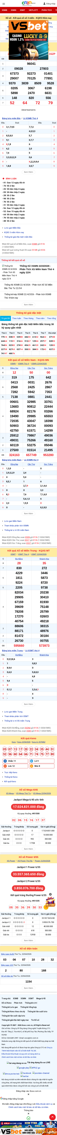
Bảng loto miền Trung (12, 650)
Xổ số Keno (7, 1003)
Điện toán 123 (7, 965)
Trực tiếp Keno (10, 772)
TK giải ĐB (5, 318)
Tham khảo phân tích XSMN (16, 525)
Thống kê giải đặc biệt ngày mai (15, 1020)
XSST (28, 543)
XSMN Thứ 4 (23, 364)
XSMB (4, 10)
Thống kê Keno (10, 777)
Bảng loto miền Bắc (11, 118)
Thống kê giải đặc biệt (28, 313)
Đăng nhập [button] (50, 4)
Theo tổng (51, 318)
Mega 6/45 (40, 998)
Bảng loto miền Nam (11, 460)
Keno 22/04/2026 (23, 742)
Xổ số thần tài (7, 976)
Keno (14, 742)
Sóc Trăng (48, 368)
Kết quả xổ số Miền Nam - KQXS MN (28, 360)
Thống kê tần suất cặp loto (13, 1016)
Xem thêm (28, 172)
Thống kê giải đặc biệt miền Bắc (18, 237)
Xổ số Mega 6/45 (28, 789)
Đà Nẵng (19, 559)
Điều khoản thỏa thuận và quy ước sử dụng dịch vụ (21, 1054)
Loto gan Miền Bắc (12, 228)
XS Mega (10, 793)
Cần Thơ (31, 368)
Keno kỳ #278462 (38, 742)
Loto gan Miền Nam (12, 521)
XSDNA (28, 728)
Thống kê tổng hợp (28, 1007)
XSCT (27, 540)
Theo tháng (28, 318)
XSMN (13, 10)
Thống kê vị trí (31, 1003)
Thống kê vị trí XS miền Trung (17, 721)
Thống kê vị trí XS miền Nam (16, 530)
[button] (28, 1095)
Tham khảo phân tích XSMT (16, 716)
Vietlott (33, 10)
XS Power (11, 861)
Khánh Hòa (44, 559)
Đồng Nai (14, 368)
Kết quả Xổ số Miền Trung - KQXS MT (28, 550)
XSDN (27, 537)
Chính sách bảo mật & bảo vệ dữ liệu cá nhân (28, 1107)
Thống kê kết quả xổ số (13, 260)
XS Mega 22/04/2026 (42, 793)
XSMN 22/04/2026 (39, 364)
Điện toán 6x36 (7, 954)
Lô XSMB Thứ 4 (30, 118)
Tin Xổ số (35, 1020)
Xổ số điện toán (28, 948)
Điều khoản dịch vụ (44, 1104)
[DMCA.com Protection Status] (11, 1073)
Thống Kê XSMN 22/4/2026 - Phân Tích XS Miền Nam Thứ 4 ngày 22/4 (37, 269)
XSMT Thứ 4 (23, 554)
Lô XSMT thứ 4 (32, 650)
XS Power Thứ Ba (24, 861)
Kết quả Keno (28, 738)
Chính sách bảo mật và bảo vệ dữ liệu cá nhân (19, 1057)
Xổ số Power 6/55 (28, 857)
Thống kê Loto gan (10, 1007)
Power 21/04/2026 (42, 861)
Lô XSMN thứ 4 (31, 460)
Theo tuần (16, 318)
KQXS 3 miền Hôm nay (14, 232)
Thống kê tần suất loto (37, 1011)
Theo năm (40, 318)
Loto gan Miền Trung (13, 712)
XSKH (29, 731)
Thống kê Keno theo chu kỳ (13, 1011)
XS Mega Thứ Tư (23, 793)
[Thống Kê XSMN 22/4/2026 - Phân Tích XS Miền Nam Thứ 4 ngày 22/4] (10, 272)
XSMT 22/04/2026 (39, 554)
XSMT (22, 10)
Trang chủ (6, 998)
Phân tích (47, 10)
